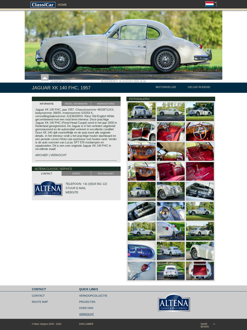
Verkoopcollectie (93, 295)
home (62, 4)
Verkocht (86, 314)
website (71, 192)
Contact (38, 295)
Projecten (87, 301)
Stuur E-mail (75, 188)
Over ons (86, 308)
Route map (40, 301)
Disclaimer (86, 324)
